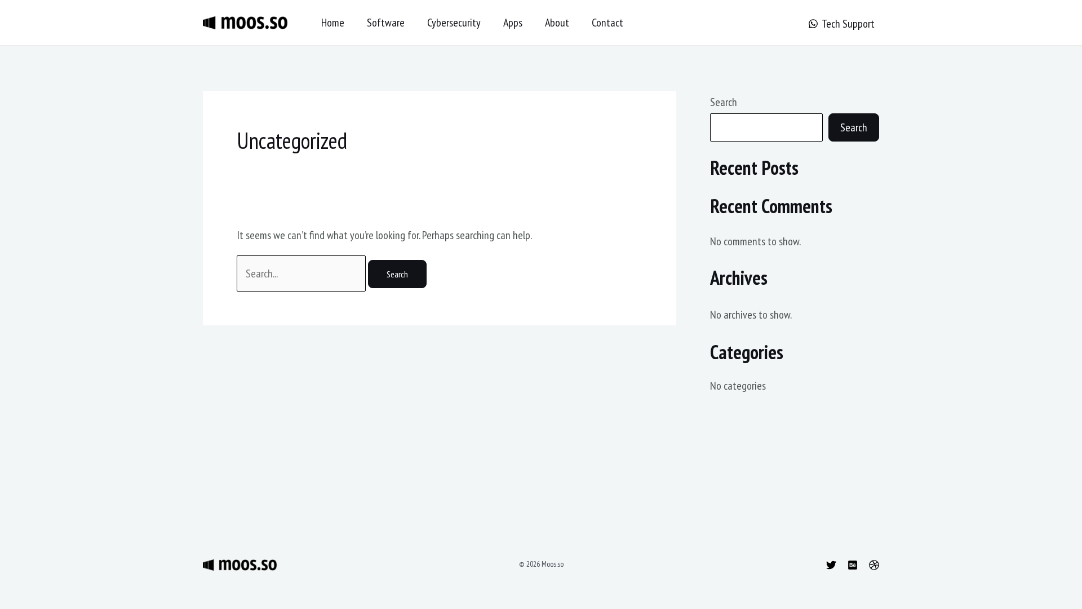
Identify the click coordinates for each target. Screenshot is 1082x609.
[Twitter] (831, 565)
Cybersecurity (454, 22)
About (557, 22)
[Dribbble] (874, 565)
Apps (512, 22)
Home (332, 22)
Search (723, 102)
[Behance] (853, 565)
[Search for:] (302, 273)
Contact (607, 22)
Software (386, 22)
